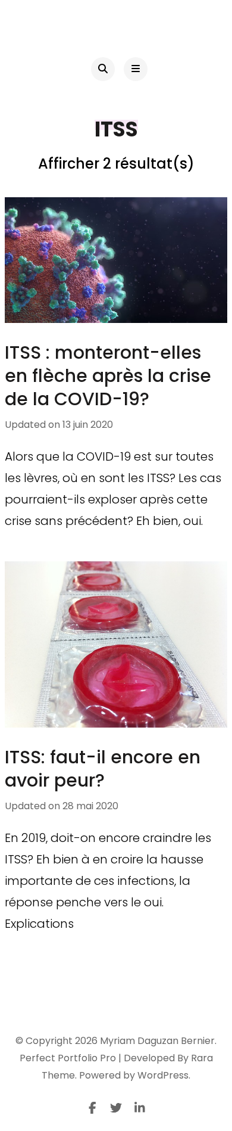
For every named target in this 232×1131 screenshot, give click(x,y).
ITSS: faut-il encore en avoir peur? (102, 768)
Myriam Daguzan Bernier (157, 1041)
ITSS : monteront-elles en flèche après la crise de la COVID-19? (108, 376)
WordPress (163, 1075)
